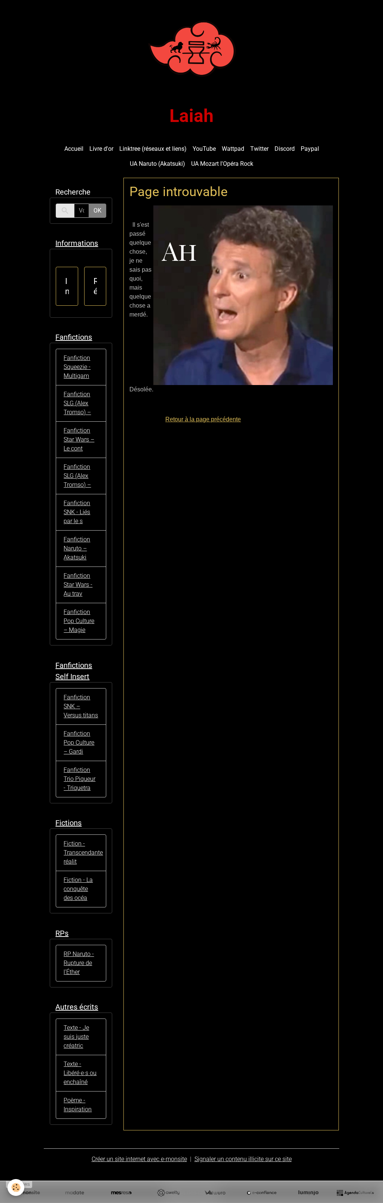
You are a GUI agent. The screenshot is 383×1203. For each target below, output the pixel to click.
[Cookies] (15, 1187)
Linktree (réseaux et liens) (153, 148)
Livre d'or (101, 148)
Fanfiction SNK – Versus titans (81, 706)
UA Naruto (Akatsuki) (157, 163)
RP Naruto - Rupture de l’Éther (79, 962)
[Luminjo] (308, 1193)
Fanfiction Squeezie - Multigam (77, 366)
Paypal (310, 148)
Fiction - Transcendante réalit (83, 852)
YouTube (204, 148)
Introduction (66, 286)
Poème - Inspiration (78, 1105)
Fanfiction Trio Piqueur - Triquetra (79, 778)
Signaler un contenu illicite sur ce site (243, 1159)
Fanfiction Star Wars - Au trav (78, 584)
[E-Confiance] (261, 1193)
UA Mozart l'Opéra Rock (222, 163)
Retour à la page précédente (203, 419)
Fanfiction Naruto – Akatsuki (77, 548)
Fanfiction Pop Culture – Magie (79, 620)
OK (97, 210)
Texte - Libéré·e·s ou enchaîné (80, 1073)
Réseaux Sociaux (95, 286)
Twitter (259, 148)
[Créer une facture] (214, 1193)
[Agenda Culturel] (355, 1193)
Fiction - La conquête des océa (78, 888)
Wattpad (233, 148)
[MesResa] (121, 1193)
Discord (285, 148)
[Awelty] (168, 1193)
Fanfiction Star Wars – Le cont (79, 439)
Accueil (73, 148)
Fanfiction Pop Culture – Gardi (79, 742)
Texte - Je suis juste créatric (76, 1036)
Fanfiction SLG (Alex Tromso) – (77, 403)
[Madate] (74, 1193)
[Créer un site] (27, 1193)
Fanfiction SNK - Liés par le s (77, 512)
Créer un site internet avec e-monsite (139, 1159)
